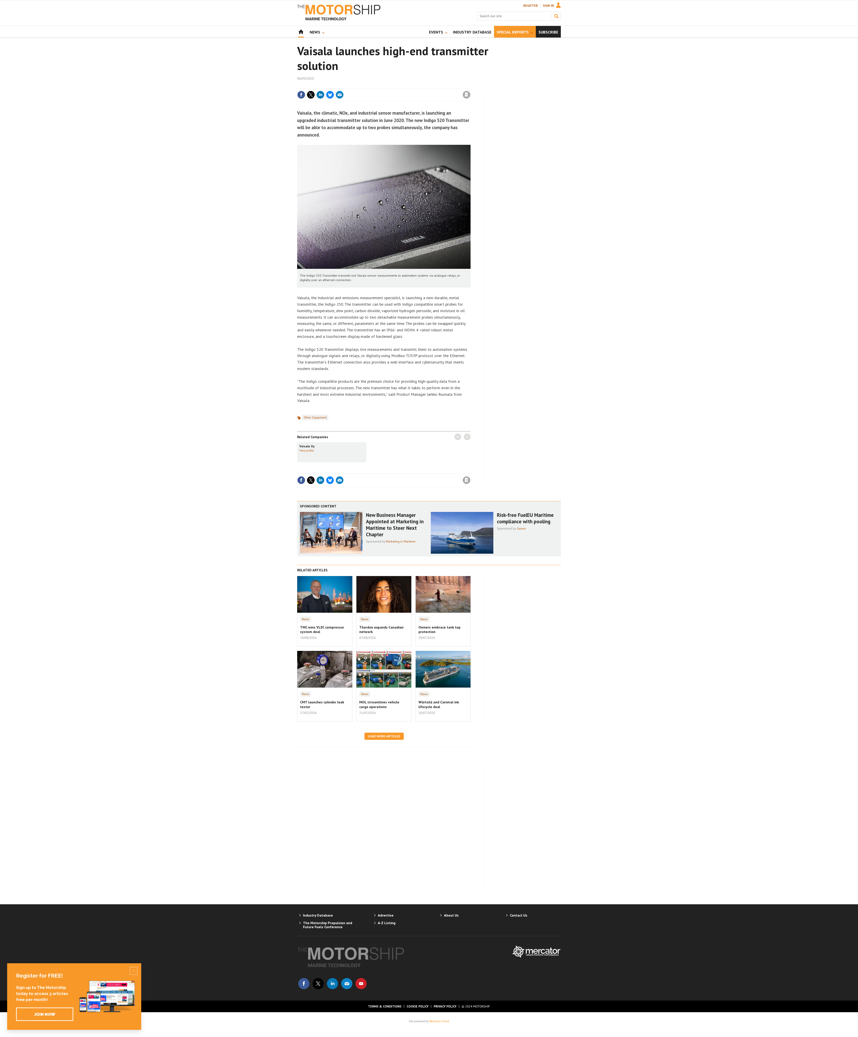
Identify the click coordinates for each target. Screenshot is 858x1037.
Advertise (385, 915)
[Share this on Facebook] (301, 95)
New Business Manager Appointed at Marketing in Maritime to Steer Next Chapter (395, 524)
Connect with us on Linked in (332, 983)
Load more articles (384, 736)
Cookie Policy (418, 1006)
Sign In (548, 5)
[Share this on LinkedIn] (320, 95)
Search (556, 16)
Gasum (521, 528)
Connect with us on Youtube (361, 983)
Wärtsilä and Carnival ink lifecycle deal (438, 704)
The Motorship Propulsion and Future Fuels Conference (327, 925)
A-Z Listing (386, 923)
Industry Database (318, 915)
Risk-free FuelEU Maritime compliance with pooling (525, 518)
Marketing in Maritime (400, 541)
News (305, 619)
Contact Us (518, 915)
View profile (306, 450)
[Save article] (467, 95)
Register (530, 5)
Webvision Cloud (439, 1021)
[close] (470, 86)
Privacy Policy (445, 1006)
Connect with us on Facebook (304, 983)
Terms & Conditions (385, 1006)
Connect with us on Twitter (318, 983)
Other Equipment (315, 417)
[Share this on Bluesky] (330, 95)
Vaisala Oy (307, 446)
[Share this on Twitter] (311, 95)
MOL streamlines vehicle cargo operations (379, 704)
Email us (347, 983)
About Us (451, 915)
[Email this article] (340, 95)
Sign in (414, 86)
